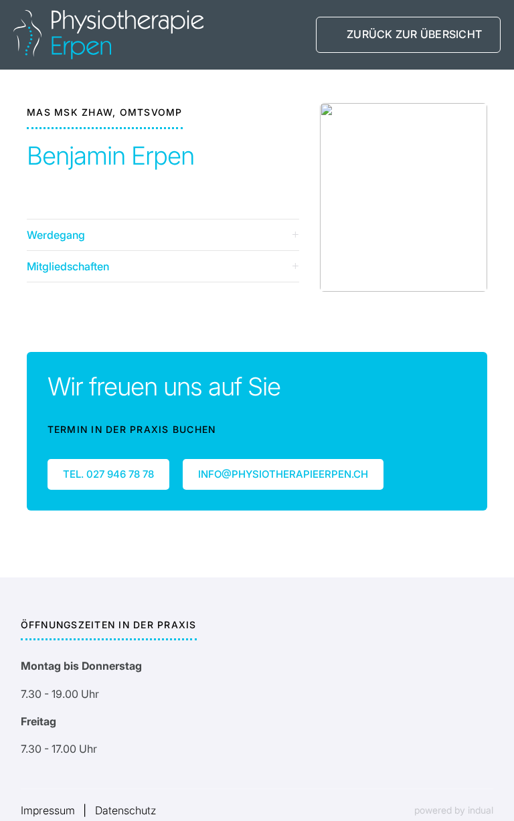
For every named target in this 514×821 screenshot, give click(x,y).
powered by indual (453, 810)
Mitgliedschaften (68, 266)
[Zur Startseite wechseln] (108, 35)
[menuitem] (58, 810)
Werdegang (57, 235)
